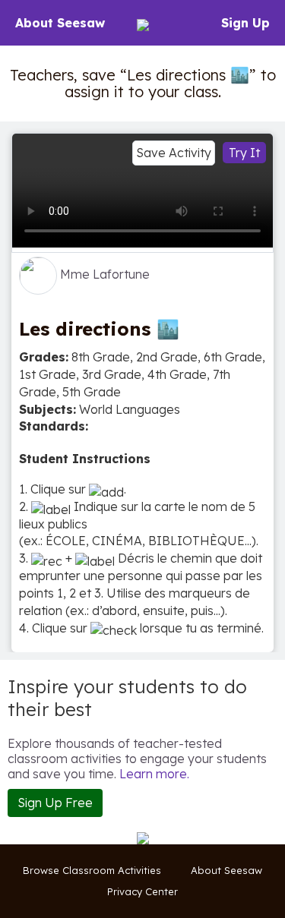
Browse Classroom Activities (92, 870)
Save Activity (173, 152)
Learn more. (154, 773)
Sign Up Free (55, 802)
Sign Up (245, 22)
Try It (244, 152)
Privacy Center (142, 891)
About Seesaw (60, 22)
